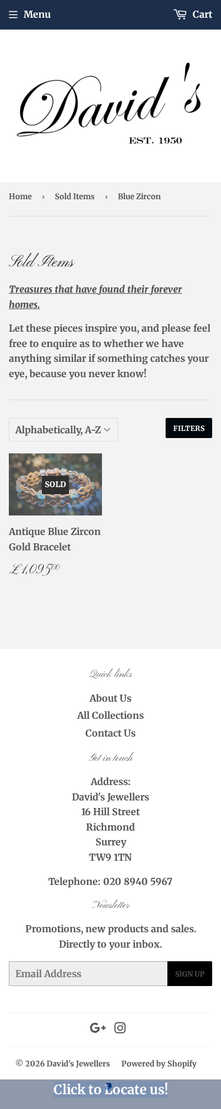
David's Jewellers (78, 1064)
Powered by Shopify (159, 1064)
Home (20, 197)
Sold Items (75, 197)
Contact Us (110, 733)
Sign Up (189, 973)
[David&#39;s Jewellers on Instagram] (120, 1029)
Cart (201, 14)
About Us (110, 698)
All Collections (110, 715)
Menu (37, 14)
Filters (188, 428)
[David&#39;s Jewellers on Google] (98, 1029)
